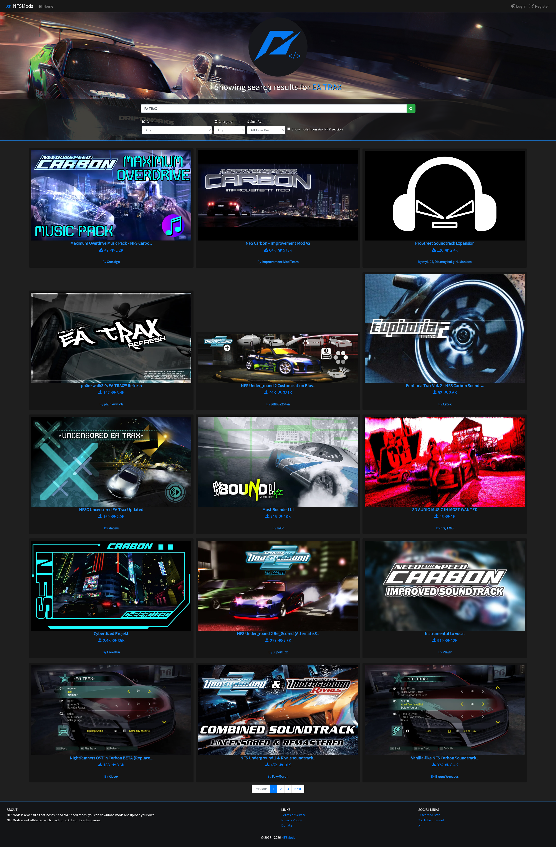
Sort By (255, 121)
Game (150, 121)
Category (224, 121)
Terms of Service (293, 815)
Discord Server (429, 815)
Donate (286, 825)
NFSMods (22, 6)
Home (48, 6)
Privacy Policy (291, 820)
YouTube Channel (431, 820)
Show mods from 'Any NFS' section (317, 129)
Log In (520, 6)
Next (297, 789)
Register (541, 6)
